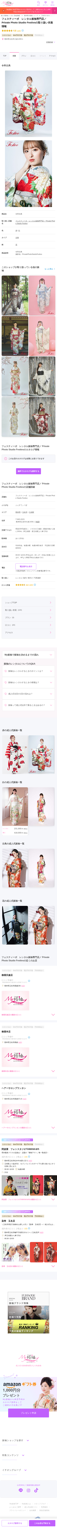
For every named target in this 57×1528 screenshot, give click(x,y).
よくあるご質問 (15, 1507)
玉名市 (24, 512)
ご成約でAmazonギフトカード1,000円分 (16, 1140)
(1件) (26, 1156)
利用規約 (44, 1507)
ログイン (45, 5)
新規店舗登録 (44, 1510)
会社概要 (32, 1510)
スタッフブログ (40, 1504)
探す (38, 5)
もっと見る (49, 269)
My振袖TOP (14, 1504)
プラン (23, 56)
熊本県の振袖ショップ (31, 15)
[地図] (37, 522)
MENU (52, 5)
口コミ (33, 56)
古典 (17, 238)
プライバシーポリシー (17, 1510)
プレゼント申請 (28, 1413)
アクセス (52, 56)
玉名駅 (31, 512)
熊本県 (17, 512)
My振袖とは (26, 1504)
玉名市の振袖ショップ (48, 15)
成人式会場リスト (31, 1507)
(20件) (19, 30)
